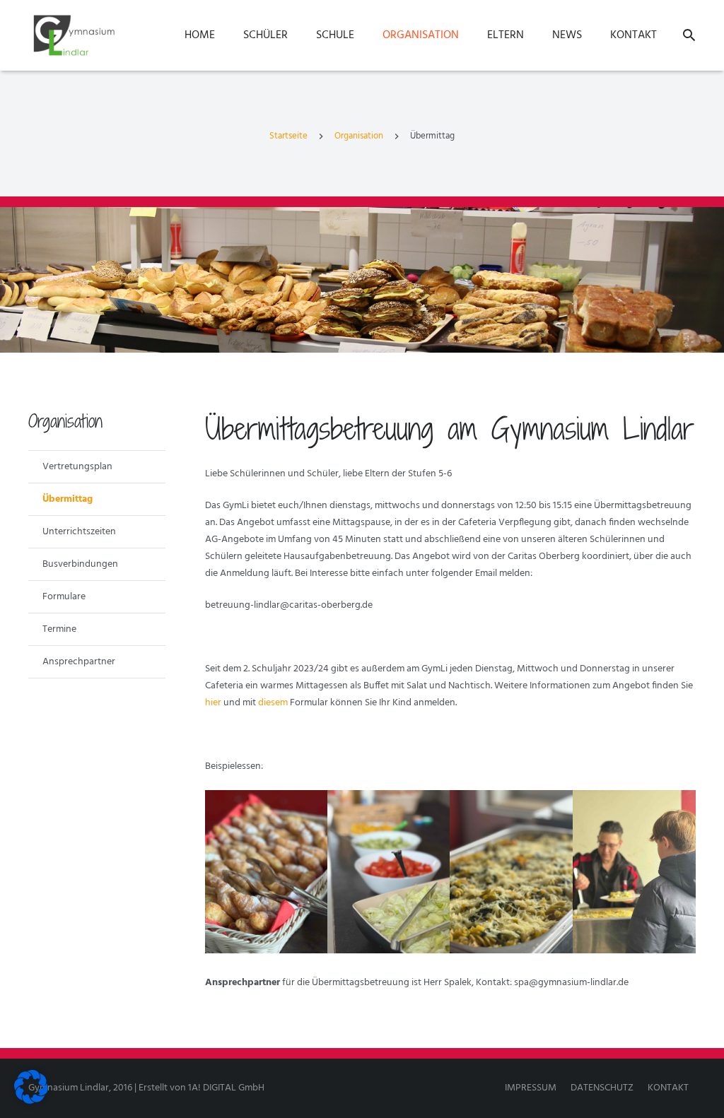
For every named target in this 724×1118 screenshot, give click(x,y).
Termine (59, 629)
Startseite (288, 136)
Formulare (64, 597)
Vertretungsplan (77, 467)
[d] (266, 871)
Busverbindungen (80, 564)
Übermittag (67, 499)
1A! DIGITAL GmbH (226, 1088)
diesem (273, 703)
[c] (388, 871)
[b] (511, 871)
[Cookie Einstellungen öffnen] (31, 1101)
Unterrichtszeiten (79, 532)
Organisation (358, 136)
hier (213, 703)
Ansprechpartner (78, 662)
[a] (634, 871)
